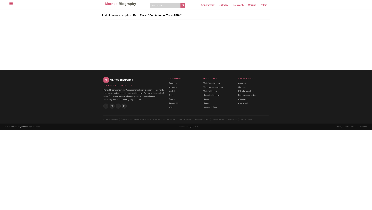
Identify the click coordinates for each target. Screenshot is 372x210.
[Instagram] (118, 106)
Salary (206, 99)
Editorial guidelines (246, 91)
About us (242, 83)
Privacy (339, 127)
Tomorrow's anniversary (213, 87)
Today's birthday (210, 91)
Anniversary (207, 5)
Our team (242, 87)
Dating (171, 95)
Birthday (223, 5)
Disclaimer (363, 127)
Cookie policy (244, 103)
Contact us (242, 99)
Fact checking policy (247, 95)
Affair (264, 5)
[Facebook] (105, 106)
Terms (346, 127)
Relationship (174, 103)
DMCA (354, 127)
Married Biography (18, 127)
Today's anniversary (211, 83)
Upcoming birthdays (211, 95)
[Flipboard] (124, 106)
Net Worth (238, 5)
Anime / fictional (210, 107)
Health (206, 103)
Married (120, 4)
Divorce (172, 99)
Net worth (173, 87)
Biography (173, 83)
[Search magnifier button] (182, 5)
